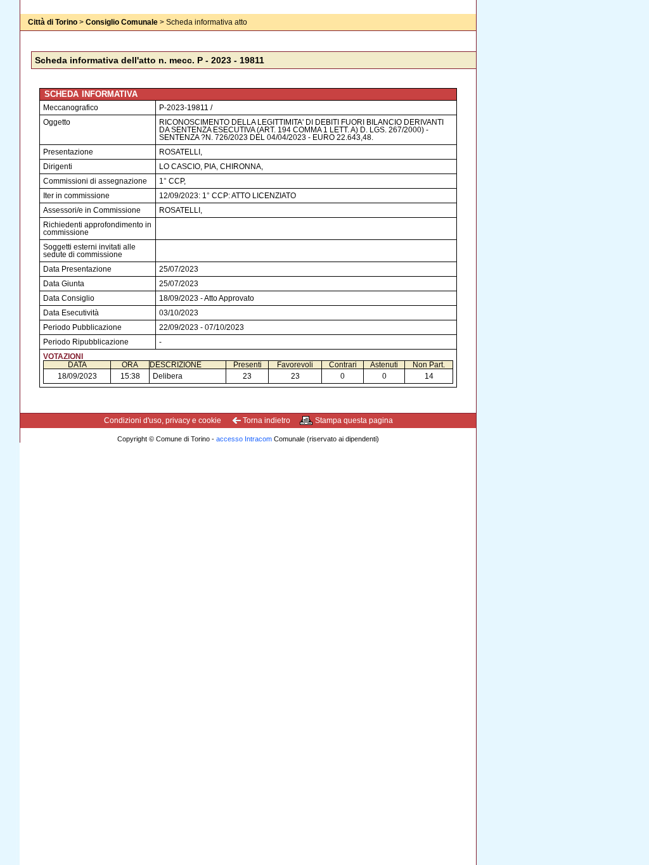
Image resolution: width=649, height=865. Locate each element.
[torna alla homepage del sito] (45, 35)
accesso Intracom (244, 439)
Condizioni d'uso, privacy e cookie (162, 420)
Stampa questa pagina (354, 420)
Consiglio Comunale (122, 22)
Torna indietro (266, 420)
